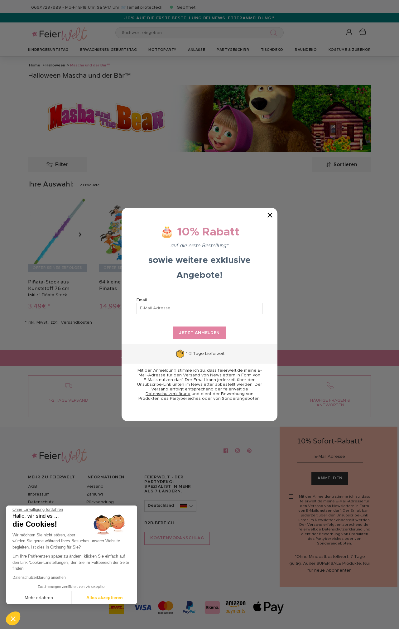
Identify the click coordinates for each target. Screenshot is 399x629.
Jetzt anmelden (199, 333)
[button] (13, 618)
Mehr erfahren (39, 597)
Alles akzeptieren (104, 597)
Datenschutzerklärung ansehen (39, 577)
